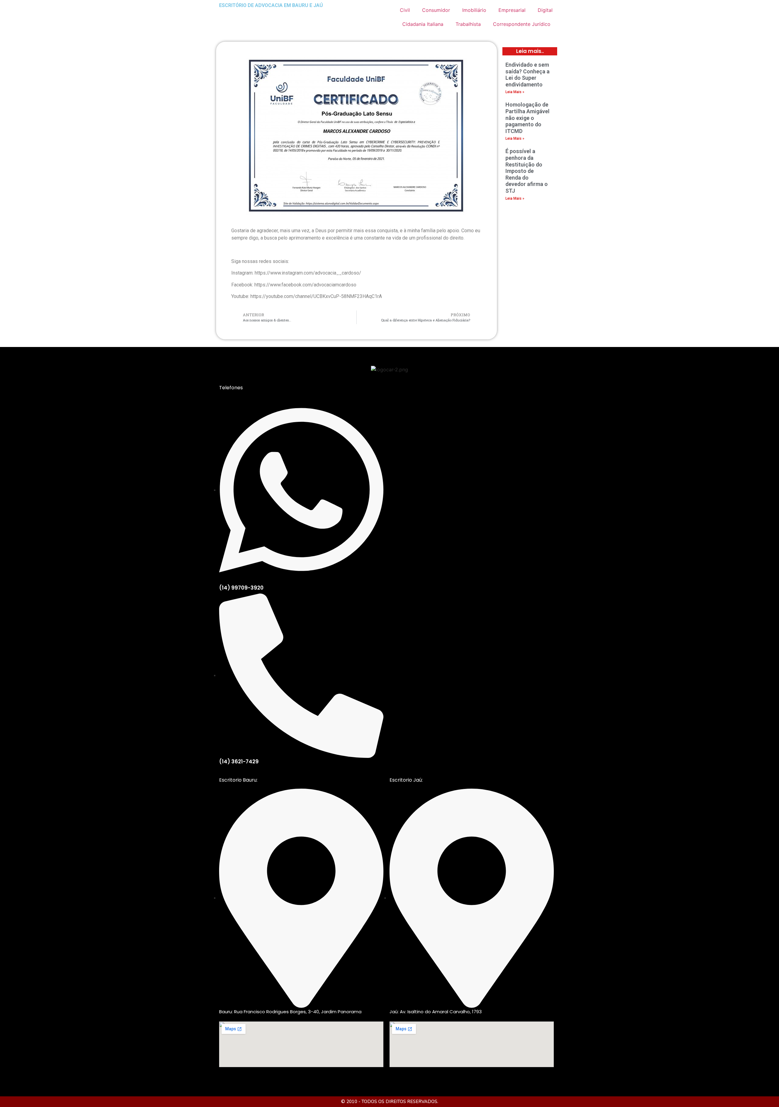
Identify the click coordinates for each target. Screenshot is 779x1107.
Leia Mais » (514, 92)
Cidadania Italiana (422, 24)
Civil (405, 10)
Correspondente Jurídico (521, 24)
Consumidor (436, 10)
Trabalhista (468, 24)
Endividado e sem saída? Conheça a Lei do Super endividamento (527, 74)
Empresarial (512, 10)
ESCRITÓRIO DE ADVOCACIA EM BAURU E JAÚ (271, 5)
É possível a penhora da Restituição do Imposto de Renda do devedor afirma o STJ (526, 171)
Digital (545, 10)
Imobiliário (474, 10)
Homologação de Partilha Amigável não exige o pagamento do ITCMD (527, 117)
